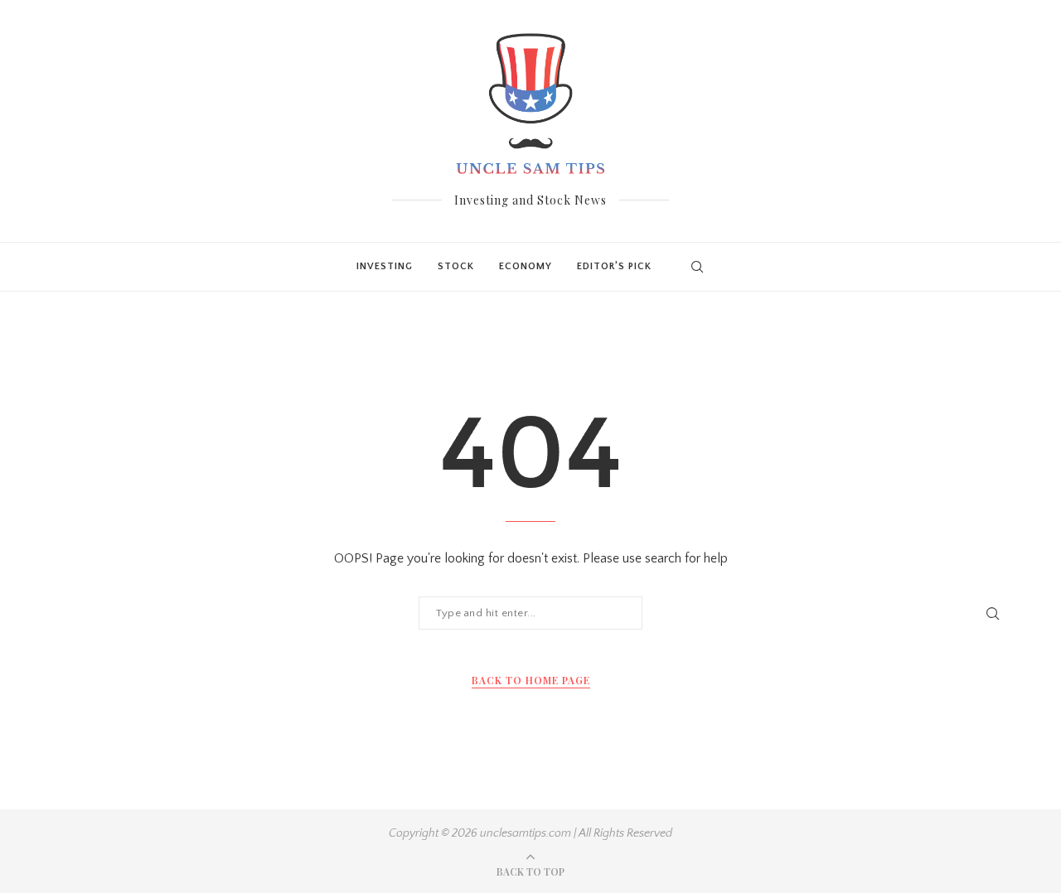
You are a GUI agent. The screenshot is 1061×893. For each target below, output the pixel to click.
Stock (456, 266)
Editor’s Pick (614, 266)
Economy (525, 266)
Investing (384, 266)
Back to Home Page (531, 680)
